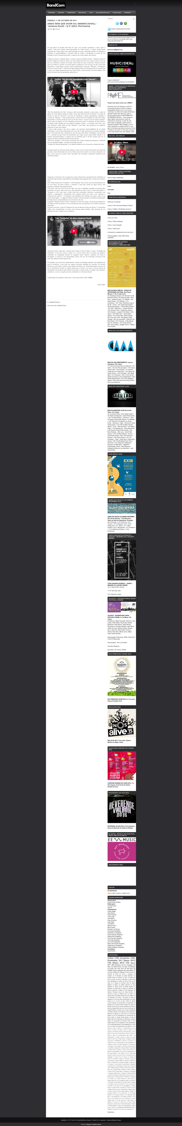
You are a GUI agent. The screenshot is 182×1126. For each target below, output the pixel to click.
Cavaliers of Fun (111, 1042)
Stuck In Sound (112, 1091)
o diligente (110, 1109)
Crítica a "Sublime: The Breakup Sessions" (119, 209)
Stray (134, 1089)
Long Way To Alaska (123, 1062)
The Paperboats (115, 1096)
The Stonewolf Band (114, 1024)
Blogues (129, 1039)
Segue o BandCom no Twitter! (120, 29)
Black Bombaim (128, 976)
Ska (134, 1087)
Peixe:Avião (130, 1015)
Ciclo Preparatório (129, 1042)
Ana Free (115, 1033)
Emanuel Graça (112, 906)
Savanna (129, 1087)
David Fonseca (131, 1046)
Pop (125, 981)
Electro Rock (117, 967)
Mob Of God (112, 1071)
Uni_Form (116, 1102)
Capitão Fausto (112, 977)
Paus (126, 977)
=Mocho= (119, 1028)
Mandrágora (120, 1066)
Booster (110, 1006)
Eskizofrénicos (130, 1051)
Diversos (119, 1049)
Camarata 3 (131, 1040)
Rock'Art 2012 (123, 994)
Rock (109, 967)
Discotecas (82, 12)
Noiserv (120, 977)
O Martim (111, 1078)
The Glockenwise (130, 1022)
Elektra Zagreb (129, 986)
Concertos (124, 957)
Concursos (116, 1006)
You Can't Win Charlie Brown (122, 999)
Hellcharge (110, 1057)
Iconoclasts (115, 1058)
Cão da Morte (118, 1046)
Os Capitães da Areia (123, 1080)
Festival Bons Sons (117, 1008)
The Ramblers (111, 997)
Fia (127, 1053)
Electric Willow (116, 1051)
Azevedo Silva (125, 983)
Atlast (114, 1035)
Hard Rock (130, 968)
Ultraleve (109, 1102)
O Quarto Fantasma (121, 1078)
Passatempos (121, 1015)
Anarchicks (130, 1003)
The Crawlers (120, 1022)
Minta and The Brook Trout (121, 1012)
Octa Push (124, 1013)
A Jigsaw (115, 983)
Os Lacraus (132, 1080)
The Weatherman (126, 1024)
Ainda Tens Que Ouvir (117, 968)
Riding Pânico (111, 1019)
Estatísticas (111, 1112)
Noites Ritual (122, 1075)
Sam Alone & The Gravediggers (122, 1085)
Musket (124, 1073)
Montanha (126, 1071)
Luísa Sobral (118, 1064)
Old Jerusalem (129, 990)
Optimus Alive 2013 (112, 1080)
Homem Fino (118, 1057)
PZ (114, 1015)
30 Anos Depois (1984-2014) (115, 177)
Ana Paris (121, 1033)
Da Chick (125, 1046)
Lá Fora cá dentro (113, 972)
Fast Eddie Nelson (112, 1053)
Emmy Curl (123, 1051)
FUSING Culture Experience (115, 970)
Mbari (124, 988)
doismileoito (121, 1026)
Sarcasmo (123, 1087)
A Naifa (114, 1030)
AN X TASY (126, 1001)
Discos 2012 (118, 962)
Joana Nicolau (111, 1060)
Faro (109, 193)
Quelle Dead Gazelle (123, 1017)
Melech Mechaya (115, 1067)
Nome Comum (130, 1075)
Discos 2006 (132, 1048)
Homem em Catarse (128, 1057)
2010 (114, 1028)
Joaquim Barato (119, 1060)
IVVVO (109, 1058)
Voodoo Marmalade (125, 1103)
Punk (127, 1084)
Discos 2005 (125, 1048)
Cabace (124, 1040)
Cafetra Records (125, 985)
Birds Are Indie (129, 1004)
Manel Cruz (127, 1066)
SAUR (110, 1085)
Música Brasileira (131, 1073)
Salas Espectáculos (102, 12)
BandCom (64, 1120)
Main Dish (118, 988)
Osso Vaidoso (118, 1082)
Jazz (133, 1058)
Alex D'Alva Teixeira (117, 1031)
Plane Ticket (111, 1017)
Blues (116, 985)
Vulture (133, 1103)
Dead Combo (129, 972)
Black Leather (122, 1039)
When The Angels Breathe (125, 1105)
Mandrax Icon (112, 1066)
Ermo (113, 979)
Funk (125, 1008)
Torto (132, 997)
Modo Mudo (119, 1071)
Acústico (110, 976)
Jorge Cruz (121, 1010)
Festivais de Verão (113, 974)
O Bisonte (126, 1076)
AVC (126, 1030)
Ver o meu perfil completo (119, 893)
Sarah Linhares (116, 1087)
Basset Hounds (120, 1037)
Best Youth (120, 1004)
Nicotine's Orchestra (113, 1075)
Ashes (109, 1035)
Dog (124, 1049)
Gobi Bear (125, 979)
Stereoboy (127, 1019)
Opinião (122, 972)
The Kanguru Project (118, 1094)
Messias (133, 1010)
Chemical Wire (120, 1042)
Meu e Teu (110, 1069)
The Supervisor (126, 1098)
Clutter (115, 1044)
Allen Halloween (127, 1031)
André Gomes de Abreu (114, 902)
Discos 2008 (118, 986)
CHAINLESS (117, 1040)
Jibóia (120, 981)
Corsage (111, 1046)
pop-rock (116, 1109)
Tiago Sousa (130, 1100)
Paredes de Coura (113, 1084)
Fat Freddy (121, 1053)
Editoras (61, 12)
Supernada (117, 1021)
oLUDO (128, 1026)
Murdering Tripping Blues (114, 1073)
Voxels (114, 1026)
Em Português (128, 965)
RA (132, 1017)
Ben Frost (115, 1039)
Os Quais (111, 1082)
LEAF (109, 1062)
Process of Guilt (112, 994)
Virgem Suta (117, 1103)
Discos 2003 (117, 1048)
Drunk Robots (130, 1049)
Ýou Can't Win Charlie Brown (125, 1109)
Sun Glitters (130, 995)
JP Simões (127, 1058)
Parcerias (51, 12)
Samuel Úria (111, 995)
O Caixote (133, 1076)
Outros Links (117, 12)
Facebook (127, 12)
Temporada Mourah (112, 1093)
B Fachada (118, 976)
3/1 (114, 1001)
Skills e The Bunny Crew (114, 1089)
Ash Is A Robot (129, 1033)
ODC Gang (130, 1078)
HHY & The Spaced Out (128, 1055)
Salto (131, 994)
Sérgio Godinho (124, 1091)
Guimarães (111, 189)
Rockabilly (119, 1019)
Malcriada (133, 1064)
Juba (127, 1010)
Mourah (115, 990)
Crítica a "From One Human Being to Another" (120, 205)
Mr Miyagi (133, 1071)
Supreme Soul (126, 1021)
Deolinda (111, 1048)
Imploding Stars (112, 1010)
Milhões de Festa (126, 1069)
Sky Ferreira (124, 1089)
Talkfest (132, 1091)
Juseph (126, 1060)
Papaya (133, 1082)
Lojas (91, 12)
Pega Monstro (129, 992)
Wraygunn (110, 999)
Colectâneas (132, 1044)
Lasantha (103, 1120)
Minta (110, 1012)
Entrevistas (112, 960)
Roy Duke (133, 1084)
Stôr (119, 1091)
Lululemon (111, 1064)
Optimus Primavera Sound (115, 992)
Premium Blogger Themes (114, 1120)
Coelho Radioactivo (123, 1044)
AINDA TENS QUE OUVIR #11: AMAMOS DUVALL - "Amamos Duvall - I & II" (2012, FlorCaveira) (72, 24)
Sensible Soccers (120, 995)
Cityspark (110, 1044)
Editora (109, 1051)
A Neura (120, 1030)
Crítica (110, 957)
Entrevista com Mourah (114, 202)
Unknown (113, 891)
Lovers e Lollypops (127, 974)
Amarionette (122, 1003)
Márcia (116, 1013)
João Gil (110, 907)
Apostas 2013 (111, 1004)
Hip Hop (131, 1008)
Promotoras (71, 12)
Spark (130, 1089)
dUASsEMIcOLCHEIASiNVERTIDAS (125, 1107)
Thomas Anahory (121, 1100)
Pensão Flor (122, 1084)
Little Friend (114, 1062)
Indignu (121, 1058)
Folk (119, 979)
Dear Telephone (125, 1006)
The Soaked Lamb (116, 1098)
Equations (110, 988)
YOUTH (113, 1107)
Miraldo (133, 1069)
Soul (130, 981)
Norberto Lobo (111, 1076)
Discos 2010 (112, 1049)
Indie (125, 967)
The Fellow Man (123, 1093)
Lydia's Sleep (126, 1064)
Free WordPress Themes (84, 1120)
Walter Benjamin (113, 1105)
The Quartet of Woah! (126, 1096)
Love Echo (132, 1062)
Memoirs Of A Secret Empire (127, 1067)
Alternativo (118, 965)
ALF (119, 1001)
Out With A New (126, 1082)
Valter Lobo (123, 1102)
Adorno (130, 1030)
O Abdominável (119, 1076)
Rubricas (132, 967)
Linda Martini (129, 970)
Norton (121, 990)
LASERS (132, 1060)
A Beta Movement (128, 1028)
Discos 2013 (129, 960)
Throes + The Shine (122, 997)
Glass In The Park (117, 1055)
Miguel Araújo (117, 1069)
